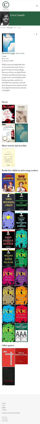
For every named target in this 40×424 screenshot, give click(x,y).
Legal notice (4, 417)
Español (4, 403)
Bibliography (10, 27)
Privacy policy (5, 419)
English (3, 407)
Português (4, 410)
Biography (2, 27)
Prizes (15, 27)
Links (19, 27)
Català (3, 405)
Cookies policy (5, 420)
